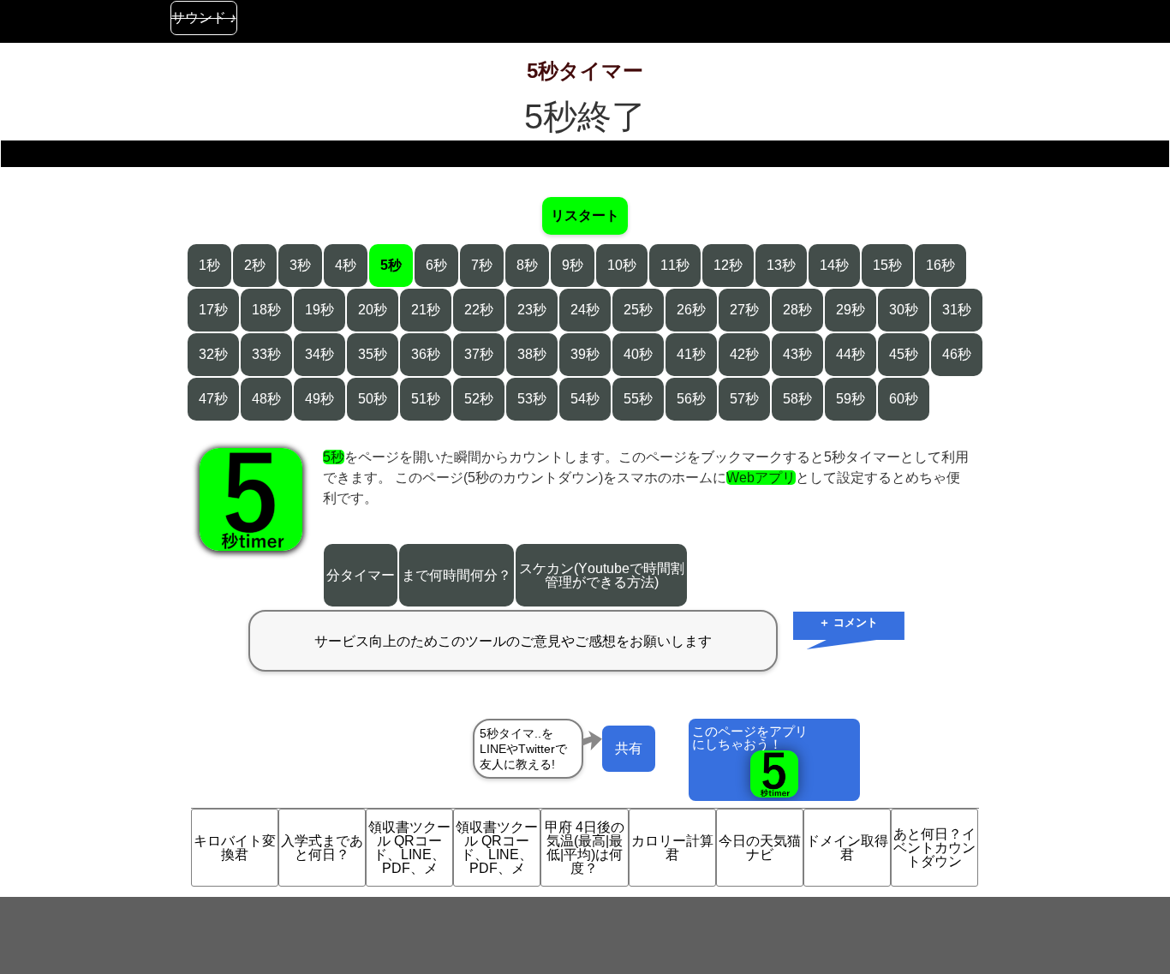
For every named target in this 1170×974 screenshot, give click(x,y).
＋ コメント (848, 622)
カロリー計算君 (672, 848)
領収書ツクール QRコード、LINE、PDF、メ (409, 847)
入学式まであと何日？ (322, 848)
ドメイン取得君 (847, 848)
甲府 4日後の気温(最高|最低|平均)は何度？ (584, 847)
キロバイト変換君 (235, 848)
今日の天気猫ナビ (760, 848)
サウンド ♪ (203, 17)
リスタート (585, 215)
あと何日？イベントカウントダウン (934, 848)
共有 (628, 748)
